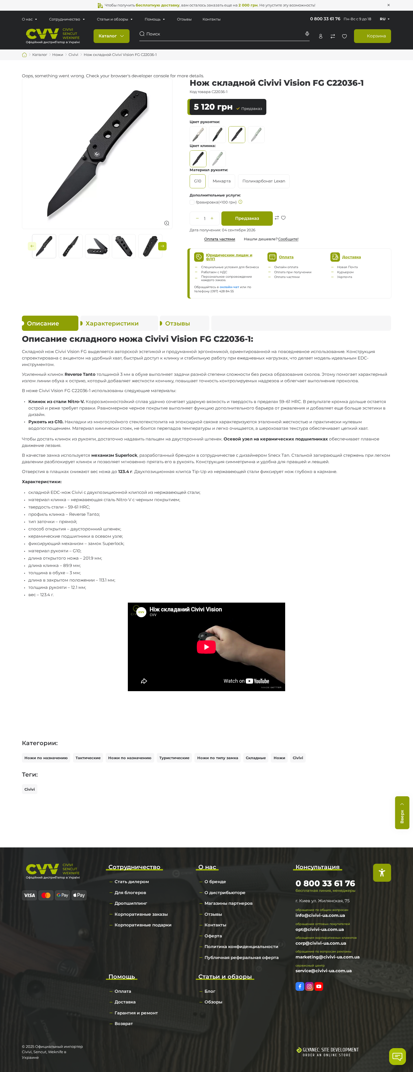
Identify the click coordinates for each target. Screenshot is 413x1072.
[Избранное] (344, 36)
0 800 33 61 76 (325, 18)
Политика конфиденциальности (241, 946)
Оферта (213, 935)
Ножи (279, 758)
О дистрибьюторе (225, 892)
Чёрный (237, 134)
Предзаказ (247, 218)
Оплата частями (219, 239)
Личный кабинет (320, 36)
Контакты (212, 19)
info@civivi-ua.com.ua (320, 915)
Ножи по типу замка (217, 758)
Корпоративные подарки (143, 925)
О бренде (215, 881)
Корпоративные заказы (141, 914)
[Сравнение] (332, 36)
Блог (210, 991)
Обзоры (213, 1002)
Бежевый (198, 134)
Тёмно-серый (217, 134)
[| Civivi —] (53, 36)
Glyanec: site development (331, 1050)
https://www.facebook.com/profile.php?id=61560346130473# (300, 986)
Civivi (298, 758)
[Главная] (24, 54)
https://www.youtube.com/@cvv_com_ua (318, 986)
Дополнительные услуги (215, 195)
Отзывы (184, 19)
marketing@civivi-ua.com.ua (328, 957)
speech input (307, 33)
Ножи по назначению (46, 758)
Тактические (88, 758)
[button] (32, 246)
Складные (256, 758)
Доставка (125, 1002)
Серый (256, 134)
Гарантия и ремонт (136, 1013)
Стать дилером (132, 881)
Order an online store (327, 1055)
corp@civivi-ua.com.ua (321, 943)
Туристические (174, 758)
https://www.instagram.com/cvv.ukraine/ (309, 986)
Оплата (123, 991)
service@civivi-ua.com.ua (324, 970)
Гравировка (216, 202)
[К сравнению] (276, 224)
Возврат (124, 1023)
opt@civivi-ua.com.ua (320, 929)
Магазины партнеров (229, 903)
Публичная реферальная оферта (242, 957)
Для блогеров (130, 892)
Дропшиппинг (131, 903)
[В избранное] (283, 224)
